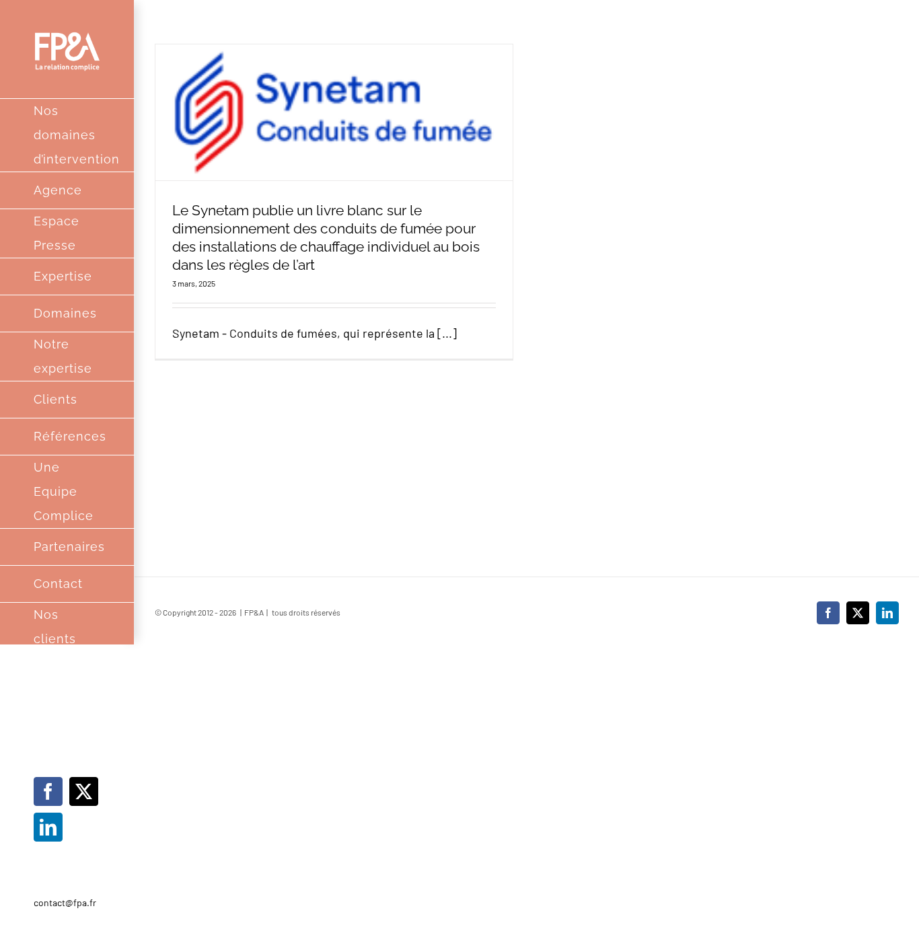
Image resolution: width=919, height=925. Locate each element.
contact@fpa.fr (65, 902)
